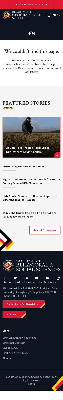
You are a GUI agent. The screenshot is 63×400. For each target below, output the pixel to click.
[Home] (31, 265)
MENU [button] (56, 15)
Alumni (7, 358)
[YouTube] (36, 278)
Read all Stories (42, 230)
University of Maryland (31, 4)
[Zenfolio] (58, 278)
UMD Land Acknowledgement (19, 337)
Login (31, 383)
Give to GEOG (10, 347)
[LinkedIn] (47, 278)
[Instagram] (26, 278)
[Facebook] (5, 278)
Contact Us (13, 314)
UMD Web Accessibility (15, 353)
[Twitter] (15, 278)
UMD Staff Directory (14, 342)
